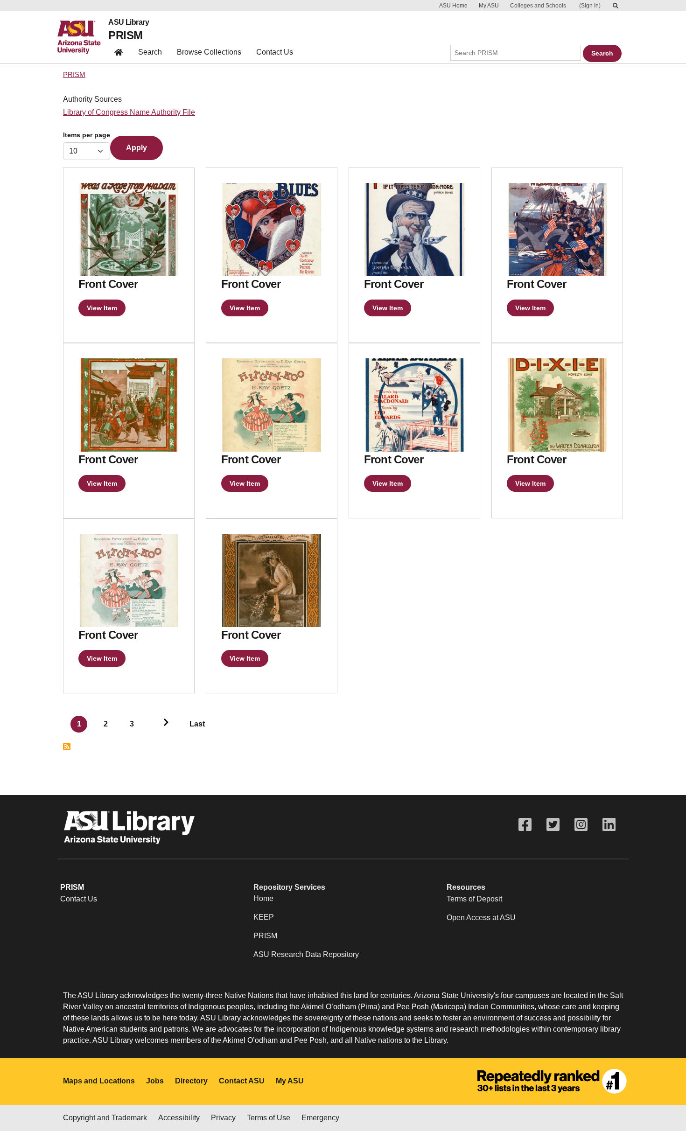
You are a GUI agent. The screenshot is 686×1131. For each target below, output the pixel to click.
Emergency (320, 1118)
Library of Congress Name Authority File (129, 112)
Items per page (86, 135)
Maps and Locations (99, 1081)
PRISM (125, 35)
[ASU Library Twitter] (553, 825)
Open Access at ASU (481, 918)
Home (263, 898)
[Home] (82, 37)
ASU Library (128, 22)
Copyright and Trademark (105, 1118)
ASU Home (453, 5)
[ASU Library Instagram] (581, 825)
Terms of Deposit (474, 899)
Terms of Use (268, 1118)
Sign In (590, 5)
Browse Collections (209, 52)
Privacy (223, 1118)
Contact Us (274, 52)
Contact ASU (242, 1081)
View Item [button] (102, 308)
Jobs (155, 1081)
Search (150, 52)
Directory (191, 1081)
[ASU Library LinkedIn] (609, 825)
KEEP (263, 917)
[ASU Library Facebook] (525, 825)
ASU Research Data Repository (306, 954)
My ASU (489, 5)
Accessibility (179, 1118)
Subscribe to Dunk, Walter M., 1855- (66, 746)
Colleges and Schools (538, 5)
